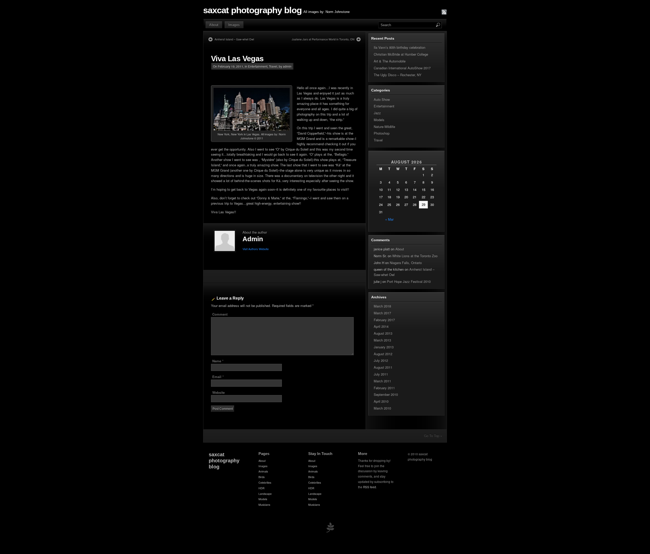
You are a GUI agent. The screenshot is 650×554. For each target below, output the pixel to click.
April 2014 (381, 326)
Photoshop (381, 133)
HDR (261, 488)
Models (379, 119)
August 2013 (383, 333)
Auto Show (382, 99)
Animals (263, 471)
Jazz (377, 112)
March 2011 (382, 381)
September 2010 (386, 394)
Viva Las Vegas (237, 58)
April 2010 (381, 401)
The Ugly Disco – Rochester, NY (397, 74)
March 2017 (382, 313)
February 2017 (384, 319)
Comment (220, 314)
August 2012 (383, 353)
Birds (261, 477)
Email (218, 376)
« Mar (389, 219)
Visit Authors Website (255, 249)
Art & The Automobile (389, 61)
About (214, 25)
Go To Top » (433, 435)
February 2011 (384, 387)
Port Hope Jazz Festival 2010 (409, 281)
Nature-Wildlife (384, 126)
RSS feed (369, 487)
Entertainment (257, 66)
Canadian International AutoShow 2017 (402, 68)
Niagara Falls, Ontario (406, 262)
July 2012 (381, 360)
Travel (273, 66)
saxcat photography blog (252, 10)
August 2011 (383, 367)
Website (218, 392)
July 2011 (381, 374)
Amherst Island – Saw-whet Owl (234, 39)
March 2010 (382, 408)
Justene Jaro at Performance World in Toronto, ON (323, 39)
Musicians (264, 505)
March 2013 (382, 340)
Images (234, 25)
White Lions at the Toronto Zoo (414, 255)
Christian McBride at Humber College (401, 54)
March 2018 (382, 306)
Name (217, 361)
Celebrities (264, 482)
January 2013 (384, 347)
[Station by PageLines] (330, 528)
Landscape (265, 494)
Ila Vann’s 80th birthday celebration (399, 47)
